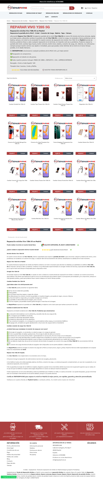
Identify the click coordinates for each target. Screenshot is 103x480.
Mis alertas (33, 455)
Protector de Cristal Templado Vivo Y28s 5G (40, 143)
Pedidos (32, 448)
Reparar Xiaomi (66, 474)
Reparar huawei (56, 474)
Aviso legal (10, 448)
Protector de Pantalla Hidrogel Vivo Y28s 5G (17, 143)
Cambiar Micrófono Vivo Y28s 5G (40, 218)
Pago (8, 452)
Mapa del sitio (11, 463)
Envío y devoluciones (13, 446)
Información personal (36, 446)
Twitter (80, 446)
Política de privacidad (13, 454)
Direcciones (33, 452)
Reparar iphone (35, 474)
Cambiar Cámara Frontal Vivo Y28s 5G (63, 180)
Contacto (9, 461)
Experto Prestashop (74, 470)
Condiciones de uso (13, 450)
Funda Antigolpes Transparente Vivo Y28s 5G (63, 143)
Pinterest (87, 446)
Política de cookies (12, 457)
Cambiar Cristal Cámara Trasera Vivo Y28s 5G (63, 105)
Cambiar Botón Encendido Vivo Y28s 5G (86, 181)
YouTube (84, 446)
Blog (8, 459)
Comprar (22, 115)
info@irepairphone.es (59, 460)
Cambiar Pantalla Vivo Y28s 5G (17, 104)
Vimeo (91, 446)
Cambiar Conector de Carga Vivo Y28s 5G (17, 181)
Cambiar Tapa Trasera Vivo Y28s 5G (40, 104)
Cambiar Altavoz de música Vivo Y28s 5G (86, 219)
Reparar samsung (46, 474)
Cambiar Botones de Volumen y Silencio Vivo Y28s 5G (17, 219)
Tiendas (9, 465)
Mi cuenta (33, 443)
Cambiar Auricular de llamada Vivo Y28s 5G (63, 219)
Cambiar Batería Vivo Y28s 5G (86, 142)
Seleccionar (80, 78)
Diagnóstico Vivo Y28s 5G (86, 104)
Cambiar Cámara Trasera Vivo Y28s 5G (40, 180)
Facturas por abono (36, 450)
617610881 (59, 2)
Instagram (94, 446)
